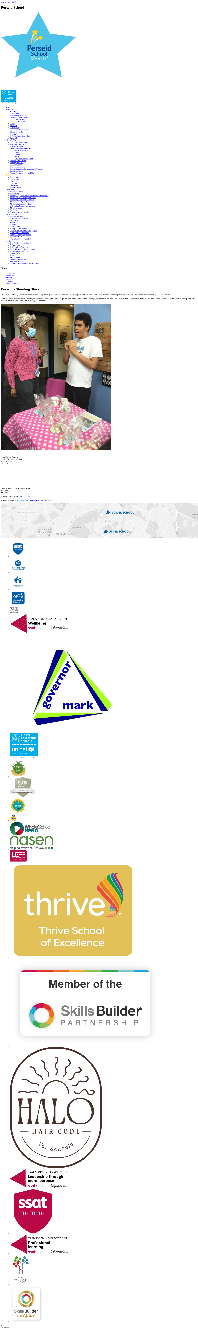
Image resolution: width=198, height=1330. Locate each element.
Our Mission (14, 113)
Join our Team (11, 255)
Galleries (13, 181)
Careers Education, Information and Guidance (26, 169)
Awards (13, 134)
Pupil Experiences (16, 171)
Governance (14, 128)
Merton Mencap (16, 208)
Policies (8, 241)
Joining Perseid (15, 257)
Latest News (14, 177)
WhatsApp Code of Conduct (20, 239)
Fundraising (14, 194)
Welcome (13, 111)
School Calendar (16, 187)
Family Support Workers (19, 229)
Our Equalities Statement (19, 247)
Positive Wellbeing (17, 146)
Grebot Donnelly (21, 500)
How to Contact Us (17, 216)
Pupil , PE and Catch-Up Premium (22, 249)
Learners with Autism (18, 161)
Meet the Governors (22, 130)
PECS (17, 157)
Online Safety (15, 226)
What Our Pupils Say (17, 144)
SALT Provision (16, 165)
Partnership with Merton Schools (22, 200)
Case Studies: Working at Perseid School (25, 264)
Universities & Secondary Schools (22, 206)
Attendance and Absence (19, 218)
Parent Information (12, 214)
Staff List (13, 126)
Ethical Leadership (17, 132)
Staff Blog (14, 183)
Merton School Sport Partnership (22, 202)
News (8, 175)
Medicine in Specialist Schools (21, 204)
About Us (9, 109)
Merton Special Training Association (23, 198)
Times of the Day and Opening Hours (23, 231)
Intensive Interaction (22, 150)
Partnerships (10, 189)
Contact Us (14, 138)
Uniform (13, 224)
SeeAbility (14, 210)
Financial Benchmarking (19, 251)
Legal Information (25, 496)
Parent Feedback (16, 237)
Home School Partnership (19, 233)
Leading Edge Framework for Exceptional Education (29, 196)
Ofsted (12, 124)
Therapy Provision (16, 163)
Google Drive (15, 253)
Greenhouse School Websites (40, 500)
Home (8, 107)
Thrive (17, 152)
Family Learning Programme (20, 235)
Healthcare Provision (17, 167)
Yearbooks (14, 185)
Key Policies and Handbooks (20, 243)
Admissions (14, 222)
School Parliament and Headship (22, 173)
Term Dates (14, 220)
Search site (5, 1328)
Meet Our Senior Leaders (19, 117)
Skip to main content (8, 2)
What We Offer (11, 140)
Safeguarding (15, 245)
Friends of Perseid (16, 192)
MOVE (17, 154)
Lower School (20, 119)
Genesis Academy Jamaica (19, 212)
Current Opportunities (18, 259)
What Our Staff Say (17, 261)
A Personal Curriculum (18, 142)
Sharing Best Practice (18, 115)
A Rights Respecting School (20, 136)
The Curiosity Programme (24, 159)
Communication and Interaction (21, 148)
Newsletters (14, 179)
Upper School (20, 122)
